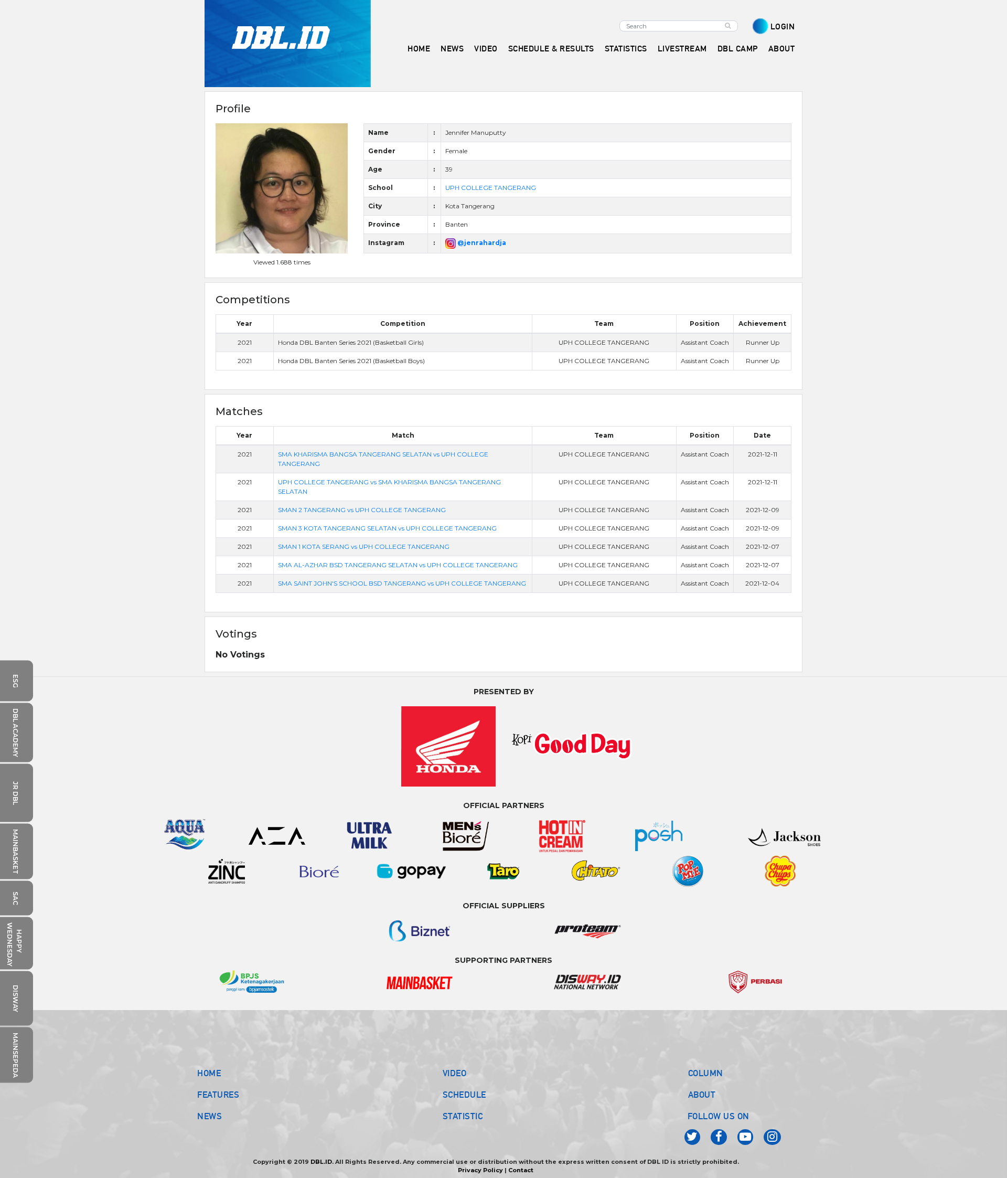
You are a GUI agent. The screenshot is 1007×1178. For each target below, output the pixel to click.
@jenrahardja (481, 243)
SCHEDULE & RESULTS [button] (551, 49)
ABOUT (702, 1094)
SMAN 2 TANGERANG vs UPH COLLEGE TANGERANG (362, 510)
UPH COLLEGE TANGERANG (490, 188)
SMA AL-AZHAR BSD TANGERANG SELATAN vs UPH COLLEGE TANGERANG (398, 565)
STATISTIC (463, 1116)
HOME (419, 49)
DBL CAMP (737, 49)
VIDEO (486, 49)
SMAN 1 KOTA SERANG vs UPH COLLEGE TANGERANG (363, 546)
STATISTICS (626, 49)
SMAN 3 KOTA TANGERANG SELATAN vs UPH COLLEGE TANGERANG (387, 528)
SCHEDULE (464, 1094)
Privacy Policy (480, 1170)
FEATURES (218, 1094)
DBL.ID (321, 1161)
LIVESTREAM (682, 49)
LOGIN (782, 26)
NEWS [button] (452, 49)
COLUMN (705, 1073)
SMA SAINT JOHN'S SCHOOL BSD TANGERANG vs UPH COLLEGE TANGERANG (402, 583)
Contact (520, 1170)
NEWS (209, 1116)
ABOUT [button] (781, 49)
